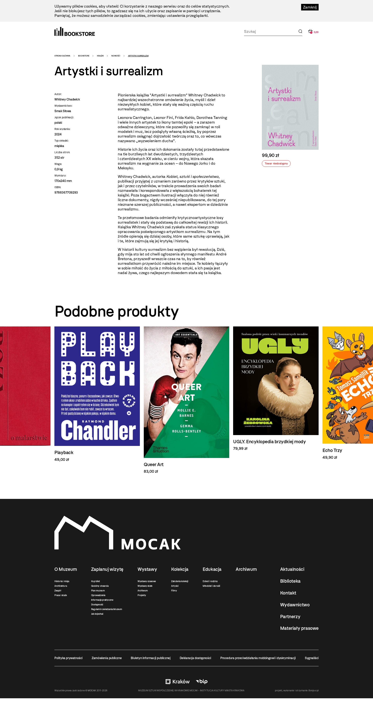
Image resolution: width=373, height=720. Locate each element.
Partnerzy (290, 616)
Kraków (178, 682)
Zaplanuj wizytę (107, 569)
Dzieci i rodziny (210, 581)
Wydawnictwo (295, 605)
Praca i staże (60, 595)
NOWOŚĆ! (115, 56)
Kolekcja (179, 569)
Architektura (60, 586)
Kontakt (288, 593)
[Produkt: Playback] (97, 394)
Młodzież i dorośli (211, 586)
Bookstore (83, 56)
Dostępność (97, 604)
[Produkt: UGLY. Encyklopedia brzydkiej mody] (276, 388)
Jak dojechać (97, 614)
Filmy (174, 590)
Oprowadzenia (98, 595)
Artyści (174, 586)
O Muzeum (65, 569)
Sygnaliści (312, 658)
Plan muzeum (98, 590)
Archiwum (143, 590)
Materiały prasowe (299, 628)
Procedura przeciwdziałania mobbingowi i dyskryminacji (258, 658)
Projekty (142, 595)
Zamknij (310, 7)
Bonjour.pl (314, 690)
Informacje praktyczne (102, 600)
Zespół (57, 590)
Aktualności (292, 569)
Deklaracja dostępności (195, 658)
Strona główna (62, 56)
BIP (201, 682)
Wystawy (147, 569)
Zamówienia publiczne (107, 658)
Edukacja (212, 569)
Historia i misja (61, 581)
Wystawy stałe (145, 586)
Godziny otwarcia (100, 586)
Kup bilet (95, 581)
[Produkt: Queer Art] (186, 400)
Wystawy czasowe (147, 581)
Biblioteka (290, 581)
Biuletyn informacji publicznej (150, 658)
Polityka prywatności (68, 658)
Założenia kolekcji (179, 581)
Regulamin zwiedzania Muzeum (106, 609)
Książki (100, 56)
